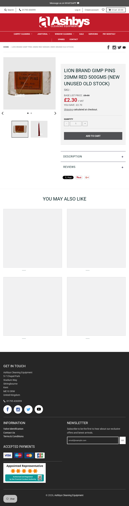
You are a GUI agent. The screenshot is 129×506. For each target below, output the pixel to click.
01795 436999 (29, 10)
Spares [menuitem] (61, 39)
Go (122, 440)
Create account (92, 10)
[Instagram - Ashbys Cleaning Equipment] (114, 46)
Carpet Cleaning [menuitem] (22, 34)
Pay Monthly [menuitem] (109, 34)
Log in (77, 10)
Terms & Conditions (13, 436)
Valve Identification (13, 428)
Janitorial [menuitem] (42, 34)
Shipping (68, 109)
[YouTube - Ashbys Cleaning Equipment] (124, 47)
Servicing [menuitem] (93, 34)
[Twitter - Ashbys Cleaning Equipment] (119, 46)
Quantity (68, 119)
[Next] (55, 113)
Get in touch (14, 366)
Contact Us (9, 432)
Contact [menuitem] (74, 39)
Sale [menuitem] (81, 34)
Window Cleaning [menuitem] (63, 34)
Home (6, 47)
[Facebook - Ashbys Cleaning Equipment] (109, 46)
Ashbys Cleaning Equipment (68, 495)
